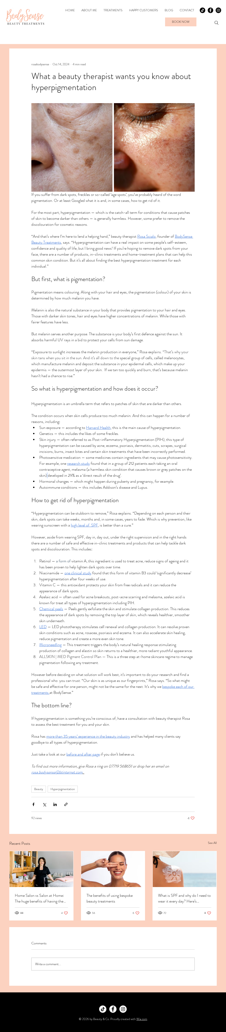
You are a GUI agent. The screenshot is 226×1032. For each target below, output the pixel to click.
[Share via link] (66, 804)
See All (212, 843)
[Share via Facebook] (33, 804)
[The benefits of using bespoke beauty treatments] (113, 869)
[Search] (216, 22)
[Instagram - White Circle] (123, 1009)
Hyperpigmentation (63, 789)
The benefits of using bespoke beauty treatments (110, 898)
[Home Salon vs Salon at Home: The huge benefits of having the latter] (41, 869)
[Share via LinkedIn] (55, 804)
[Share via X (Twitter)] (44, 804)
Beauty (38, 789)
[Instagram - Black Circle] (218, 10)
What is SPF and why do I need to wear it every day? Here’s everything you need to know (184, 898)
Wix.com (141, 1019)
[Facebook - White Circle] (113, 1009)
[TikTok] (202, 10)
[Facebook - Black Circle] (210, 10)
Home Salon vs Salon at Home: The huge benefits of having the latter (39, 898)
